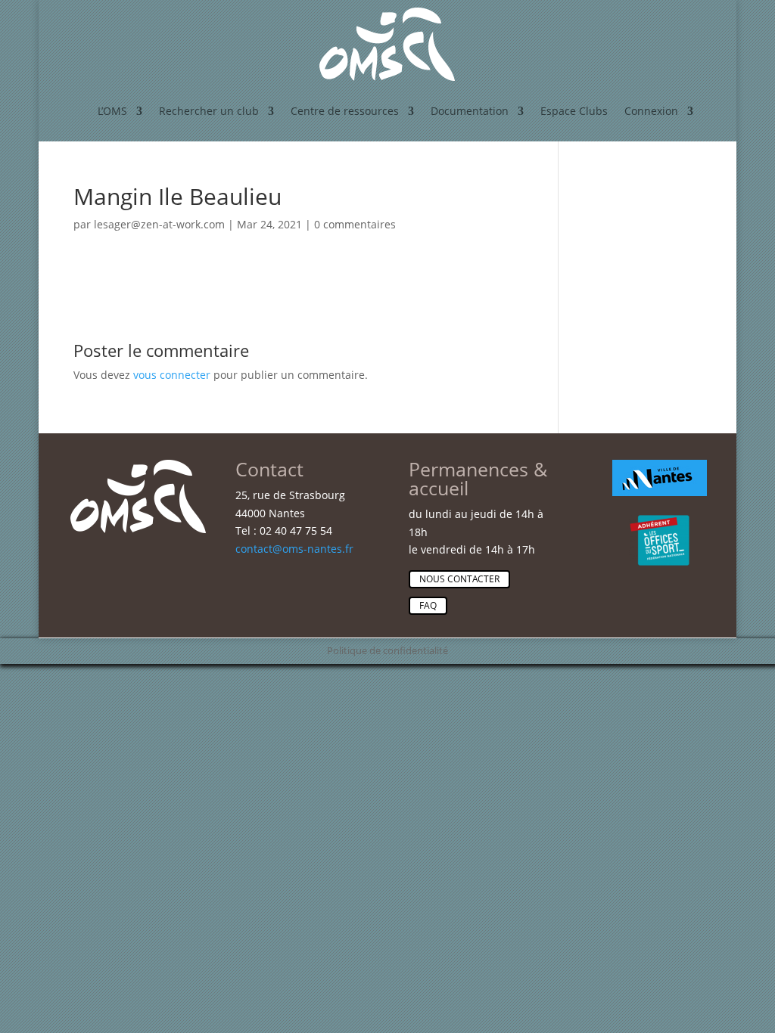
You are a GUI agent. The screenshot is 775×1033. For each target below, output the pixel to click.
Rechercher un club (209, 111)
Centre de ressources (345, 111)
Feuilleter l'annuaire (656, 275)
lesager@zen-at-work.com (159, 224)
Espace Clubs (574, 111)
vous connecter (171, 375)
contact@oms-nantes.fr (294, 548)
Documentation (470, 111)
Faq (428, 605)
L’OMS (112, 111)
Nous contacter (459, 578)
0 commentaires (355, 224)
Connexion (651, 111)
